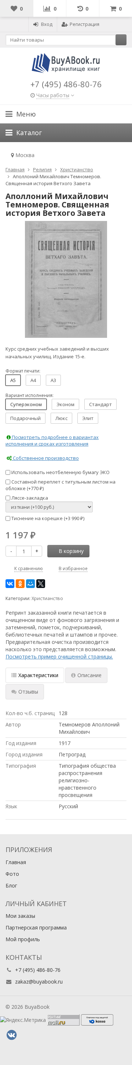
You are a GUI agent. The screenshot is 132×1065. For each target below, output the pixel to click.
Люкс (61, 418)
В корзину (71, 550)
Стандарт (100, 404)
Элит (88, 418)
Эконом (65, 404)
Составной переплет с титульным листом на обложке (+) (60, 485)
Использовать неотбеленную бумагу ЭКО (60, 472)
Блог (11, 885)
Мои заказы (20, 915)
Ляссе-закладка (29, 498)
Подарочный (25, 418)
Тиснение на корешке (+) (47, 518)
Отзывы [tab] (28, 691)
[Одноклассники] (20, 583)
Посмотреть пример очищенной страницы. (59, 656)
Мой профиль (23, 939)
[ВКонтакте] (10, 583)
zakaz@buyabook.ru (39, 981)
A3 (53, 380)
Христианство (47, 598)
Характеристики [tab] (38, 675)
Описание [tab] (89, 675)
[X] (40, 583)
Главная (16, 862)
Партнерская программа (36, 927)
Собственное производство (45, 458)
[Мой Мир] (30, 583)
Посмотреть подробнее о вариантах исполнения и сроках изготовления (52, 440)
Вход (46, 24)
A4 (33, 380)
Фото (12, 873)
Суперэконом (26, 404)
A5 (13, 380)
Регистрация (84, 24)
